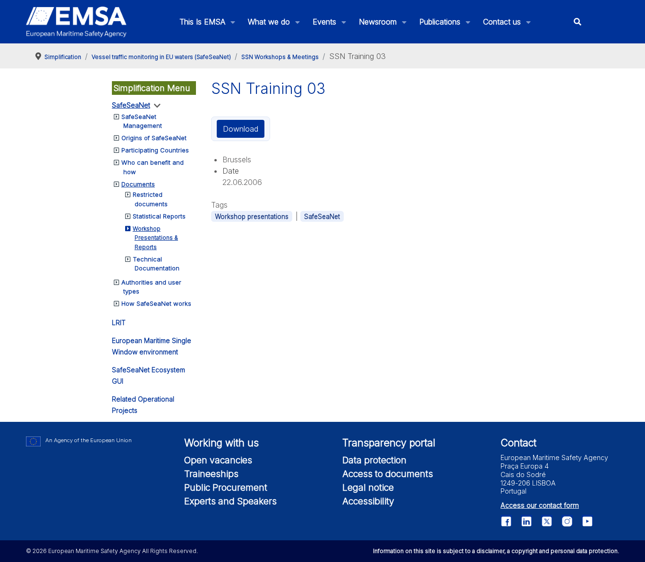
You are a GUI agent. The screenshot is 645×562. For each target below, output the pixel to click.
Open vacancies (218, 460)
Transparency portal (388, 442)
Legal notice (368, 487)
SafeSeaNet (131, 105)
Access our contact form (540, 505)
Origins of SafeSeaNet (154, 138)
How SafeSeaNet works (156, 303)
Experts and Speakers (230, 501)
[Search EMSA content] (578, 22)
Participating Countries (155, 150)
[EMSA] (76, 22)
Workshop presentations (252, 216)
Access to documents (387, 473)
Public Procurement (225, 487)
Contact (518, 442)
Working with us (221, 442)
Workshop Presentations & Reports (155, 238)
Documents (138, 184)
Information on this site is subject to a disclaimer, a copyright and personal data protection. (496, 550)
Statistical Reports (159, 216)
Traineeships (211, 473)
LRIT (119, 323)
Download (240, 129)
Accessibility (368, 501)
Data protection (374, 460)
